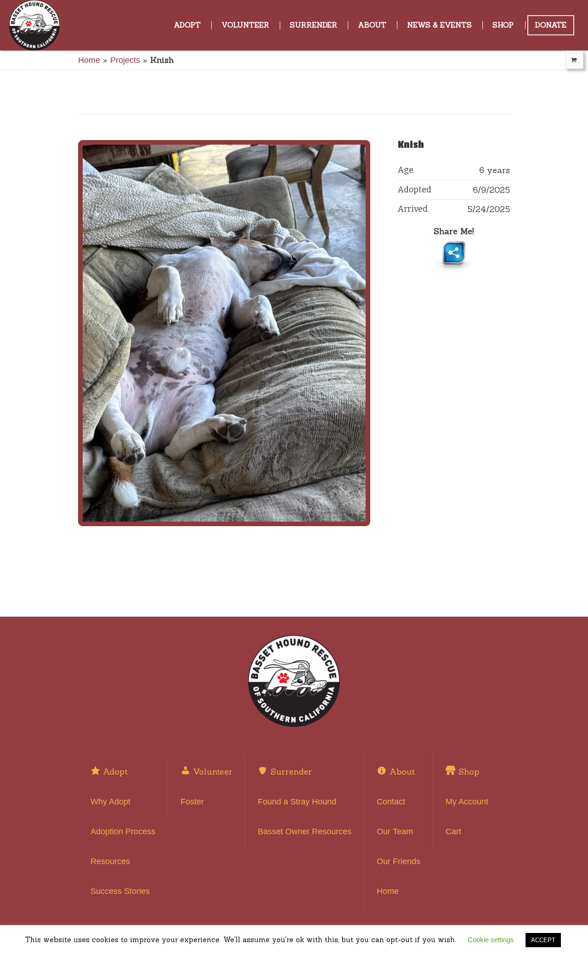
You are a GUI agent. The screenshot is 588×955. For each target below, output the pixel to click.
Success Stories (120, 891)
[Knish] (224, 333)
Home (89, 60)
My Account (467, 801)
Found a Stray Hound (297, 801)
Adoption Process (122, 831)
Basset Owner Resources (304, 831)
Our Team (395, 831)
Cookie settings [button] (491, 940)
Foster (192, 801)
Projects (125, 60)
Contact (391, 801)
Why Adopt (110, 801)
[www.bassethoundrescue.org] (294, 681)
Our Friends (398, 861)
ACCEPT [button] (543, 940)
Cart (453, 831)
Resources (110, 861)
